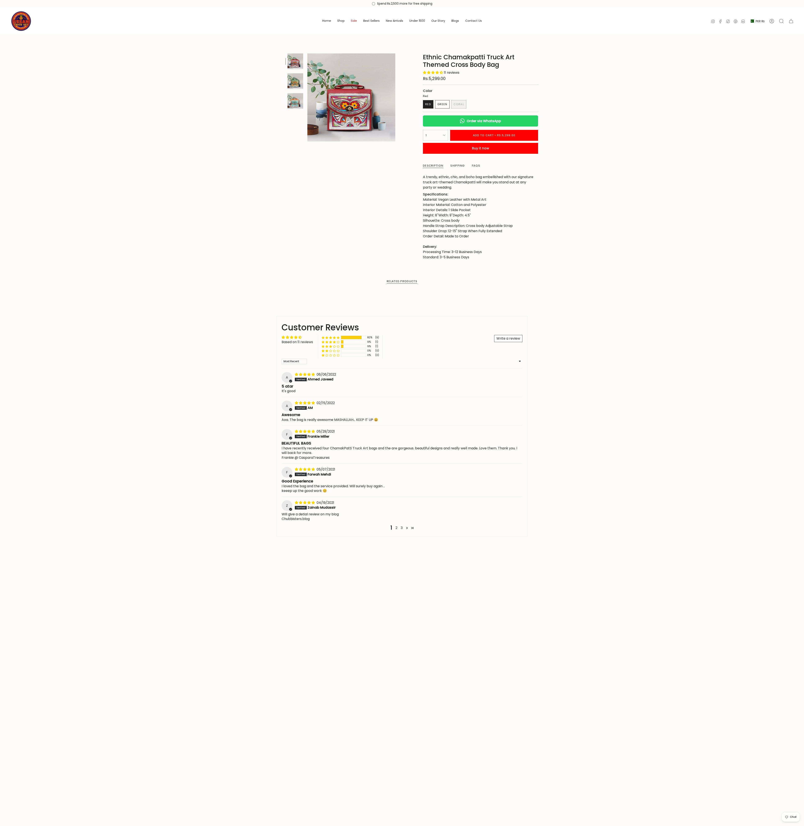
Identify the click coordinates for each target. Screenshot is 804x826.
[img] (305, 374)
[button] (433, 72)
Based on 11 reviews (297, 342)
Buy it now (480, 148)
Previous (307, 97)
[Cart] (791, 21)
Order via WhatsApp (484, 121)
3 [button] (402, 527)
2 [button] (396, 527)
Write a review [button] (508, 338)
